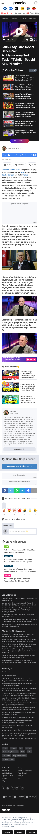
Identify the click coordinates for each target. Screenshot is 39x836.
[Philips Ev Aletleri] (6, 8)
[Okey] (12, 8)
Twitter (5, 748)
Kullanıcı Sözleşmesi (25, 770)
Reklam (4, 778)
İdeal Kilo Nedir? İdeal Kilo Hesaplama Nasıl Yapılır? (18, 717)
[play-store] (19, 797)
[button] (31, 39)
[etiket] (4, 383)
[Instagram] (3, 788)
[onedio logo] (18, 810)
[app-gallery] (31, 797)
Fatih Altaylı (15, 170)
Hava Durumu (6, 672)
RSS (19, 778)
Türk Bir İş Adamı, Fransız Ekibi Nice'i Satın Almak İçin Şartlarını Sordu (20, 551)
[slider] (19, 37)
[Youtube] (17, 788)
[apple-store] (7, 797)
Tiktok (29, 752)
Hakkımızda (5, 768)
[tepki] (4, 510)
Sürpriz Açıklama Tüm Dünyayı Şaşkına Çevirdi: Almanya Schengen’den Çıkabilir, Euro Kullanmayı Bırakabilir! (18, 651)
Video (12, 18)
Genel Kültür (8, 556)
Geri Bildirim (6, 770)
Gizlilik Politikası (7, 773)
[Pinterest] (22, 788)
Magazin (7, 575)
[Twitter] (13, 788)
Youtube (29, 748)
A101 (22, 752)
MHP (23, 172)
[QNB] (23, 8)
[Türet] (29, 8)
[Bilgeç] (35, 8)
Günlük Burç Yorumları (10, 752)
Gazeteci (5, 170)
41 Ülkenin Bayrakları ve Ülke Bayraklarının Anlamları (19, 730)
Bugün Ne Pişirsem (19, 756)
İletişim (4, 781)
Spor (6, 546)
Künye (20, 776)
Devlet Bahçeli (8, 175)
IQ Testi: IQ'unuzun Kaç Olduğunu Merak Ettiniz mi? (19, 738)
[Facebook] (8, 788)
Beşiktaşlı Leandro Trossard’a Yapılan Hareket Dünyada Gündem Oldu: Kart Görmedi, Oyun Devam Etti (19, 662)
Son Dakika (6, 756)
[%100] (17, 8)
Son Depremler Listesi (9, 675)
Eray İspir (16, 148)
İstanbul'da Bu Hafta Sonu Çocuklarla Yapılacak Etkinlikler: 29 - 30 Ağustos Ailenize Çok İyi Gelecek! (18, 561)
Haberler (5, 18)
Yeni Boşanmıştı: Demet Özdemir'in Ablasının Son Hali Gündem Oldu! (17, 580)
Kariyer (20, 768)
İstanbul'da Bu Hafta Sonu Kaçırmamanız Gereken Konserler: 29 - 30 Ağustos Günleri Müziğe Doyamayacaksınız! (20, 570)
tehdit (25, 175)
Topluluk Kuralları (7, 776)
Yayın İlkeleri (22, 773)
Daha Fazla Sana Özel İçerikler (18, 466)
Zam (21, 748)
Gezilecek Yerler (8, 759)
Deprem (13, 748)
